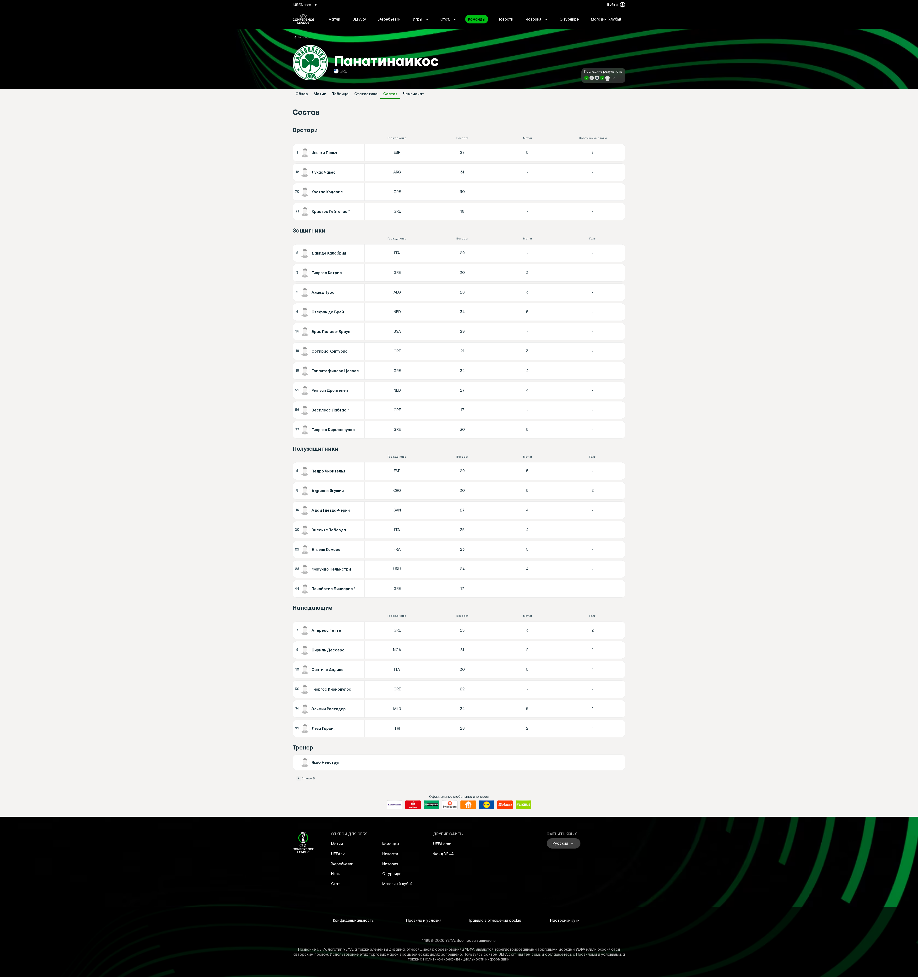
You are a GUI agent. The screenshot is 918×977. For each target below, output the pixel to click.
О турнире (391, 874)
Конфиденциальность (353, 920)
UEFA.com (442, 844)
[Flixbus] (523, 804)
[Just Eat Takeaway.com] (468, 804)
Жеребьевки (342, 864)
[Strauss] (413, 804)
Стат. (336, 884)
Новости (390, 854)
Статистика (365, 94)
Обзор (301, 94)
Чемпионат (413, 94)
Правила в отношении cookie (494, 920)
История (390, 864)
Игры (335, 874)
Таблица (340, 94)
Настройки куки (564, 920)
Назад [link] (303, 37)
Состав (390, 94)
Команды (390, 844)
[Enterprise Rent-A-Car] (431, 804)
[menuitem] (334, 19)
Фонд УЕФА (443, 854)
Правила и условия (423, 920)
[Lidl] (486, 804)
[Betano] (505, 804)
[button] (420, 19)
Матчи (320, 94)
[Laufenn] (394, 804)
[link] (334, 19)
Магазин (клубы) (397, 884)
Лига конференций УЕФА (303, 19)
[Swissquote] (450, 804)
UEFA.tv (338, 854)
